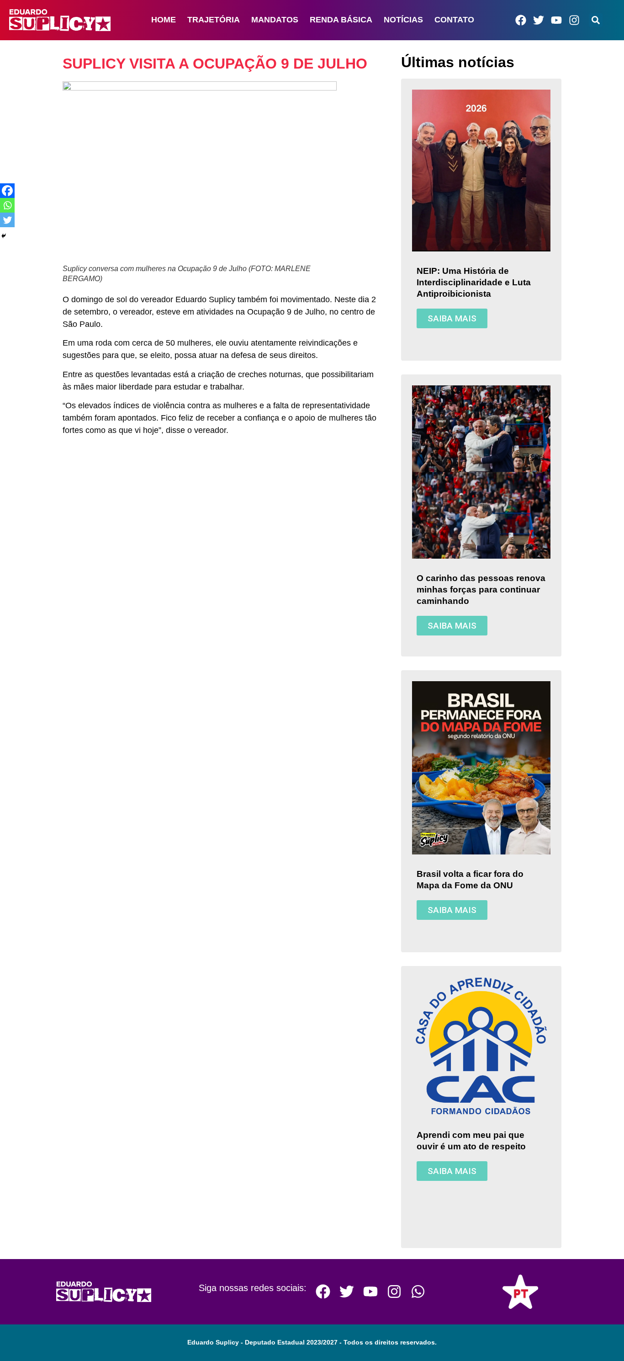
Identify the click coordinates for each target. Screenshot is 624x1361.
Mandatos (274, 19)
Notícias (403, 19)
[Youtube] (556, 20)
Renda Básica (341, 19)
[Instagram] (574, 20)
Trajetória (213, 19)
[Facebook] (520, 20)
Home (163, 19)
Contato (454, 19)
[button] (596, 20)
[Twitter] (538, 20)
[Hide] (3, 236)
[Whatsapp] (7, 205)
